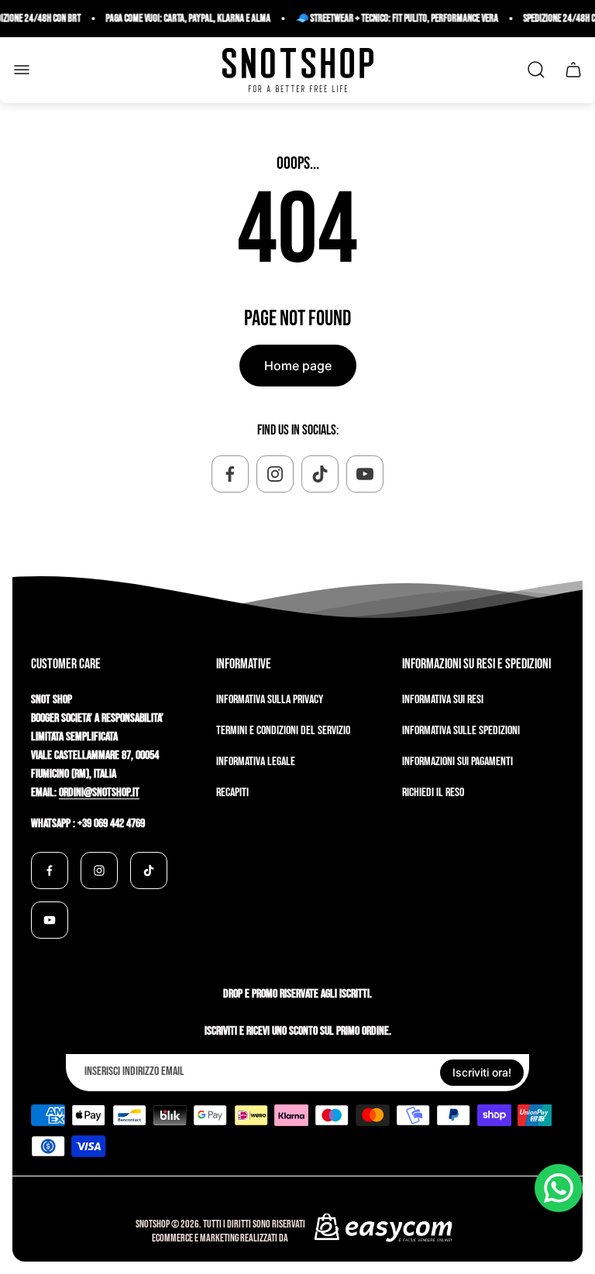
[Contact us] (559, 1188)
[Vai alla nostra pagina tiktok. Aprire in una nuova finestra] (320, 474)
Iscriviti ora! (481, 1072)
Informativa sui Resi (442, 699)
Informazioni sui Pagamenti (457, 761)
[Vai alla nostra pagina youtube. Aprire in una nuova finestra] (364, 474)
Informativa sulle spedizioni (461, 730)
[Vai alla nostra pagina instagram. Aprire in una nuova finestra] (275, 474)
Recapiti (232, 792)
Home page (298, 365)
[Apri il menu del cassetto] (22, 70)
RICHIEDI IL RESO (433, 792)
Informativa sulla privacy (269, 699)
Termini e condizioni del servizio (283, 730)
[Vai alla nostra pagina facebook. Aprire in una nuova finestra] (230, 474)
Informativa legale (255, 761)
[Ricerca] (536, 70)
